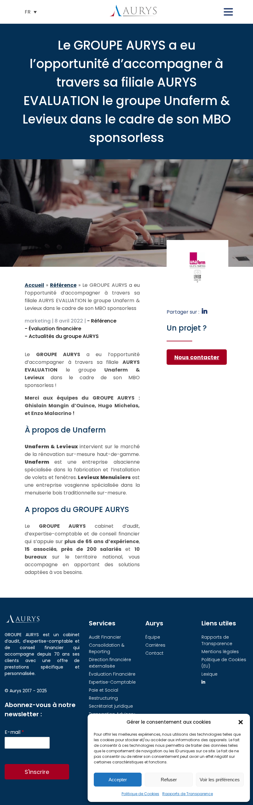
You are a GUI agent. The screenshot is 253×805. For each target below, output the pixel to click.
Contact (154, 653)
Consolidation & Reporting (106, 648)
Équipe (152, 637)
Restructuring (103, 698)
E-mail (14, 732)
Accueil (34, 285)
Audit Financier (105, 637)
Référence (63, 285)
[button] (241, 722)
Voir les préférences (220, 779)
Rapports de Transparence (187, 793)
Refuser (169, 779)
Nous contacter (196, 357)
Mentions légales (220, 651)
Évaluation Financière (112, 674)
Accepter (118, 779)
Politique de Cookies (140, 793)
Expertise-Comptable (112, 682)
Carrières (155, 645)
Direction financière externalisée (110, 663)
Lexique (209, 674)
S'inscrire (37, 772)
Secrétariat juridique (111, 706)
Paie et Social (103, 690)
